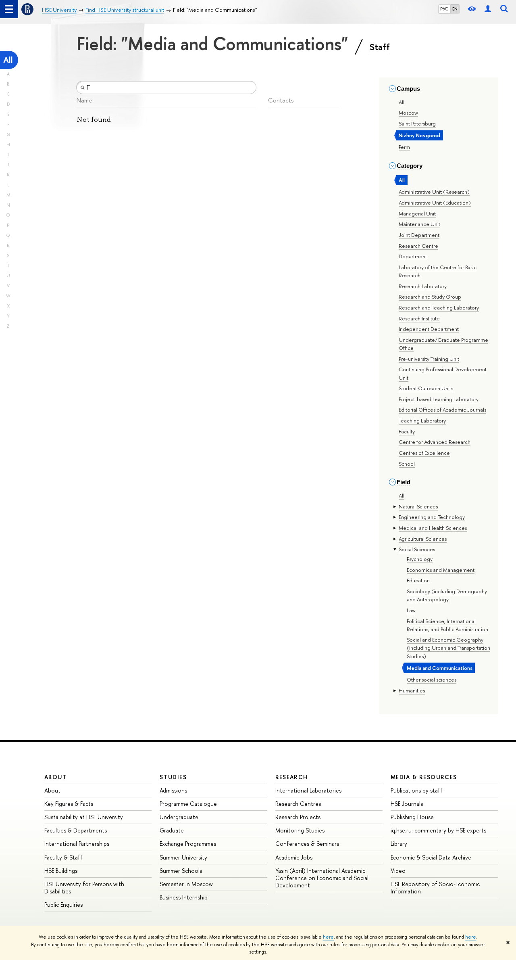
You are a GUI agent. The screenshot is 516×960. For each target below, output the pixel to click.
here (328, 937)
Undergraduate (179, 817)
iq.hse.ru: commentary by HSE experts (438, 830)
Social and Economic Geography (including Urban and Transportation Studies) (448, 647)
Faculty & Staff (63, 857)
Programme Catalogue (188, 803)
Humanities (412, 690)
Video (398, 870)
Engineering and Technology (432, 517)
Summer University (183, 857)
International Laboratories (308, 790)
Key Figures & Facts (68, 803)
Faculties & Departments (75, 830)
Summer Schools (181, 870)
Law (411, 610)
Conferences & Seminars (307, 843)
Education (418, 580)
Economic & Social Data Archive (431, 857)
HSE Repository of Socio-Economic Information (435, 887)
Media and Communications (439, 667)
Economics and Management (440, 569)
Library (399, 843)
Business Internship (184, 897)
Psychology (420, 559)
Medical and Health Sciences (433, 527)
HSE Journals (407, 803)
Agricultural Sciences (423, 538)
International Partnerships (76, 843)
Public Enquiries (63, 904)
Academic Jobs (293, 857)
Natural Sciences (418, 506)
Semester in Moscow (186, 884)
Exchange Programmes (188, 843)
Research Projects (297, 817)
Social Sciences (417, 549)
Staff (380, 47)
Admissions (173, 790)
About (55, 777)
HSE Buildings (60, 870)
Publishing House (412, 817)
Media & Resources (424, 777)
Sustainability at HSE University (83, 817)
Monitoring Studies (300, 830)
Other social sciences (431, 679)
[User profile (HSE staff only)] (488, 9)
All (8, 60)
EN (455, 9)
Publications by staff (417, 790)
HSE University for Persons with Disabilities (84, 887)
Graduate (172, 830)
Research (291, 777)
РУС (444, 9)
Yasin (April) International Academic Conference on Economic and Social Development (321, 878)
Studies (173, 777)
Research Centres (298, 803)
